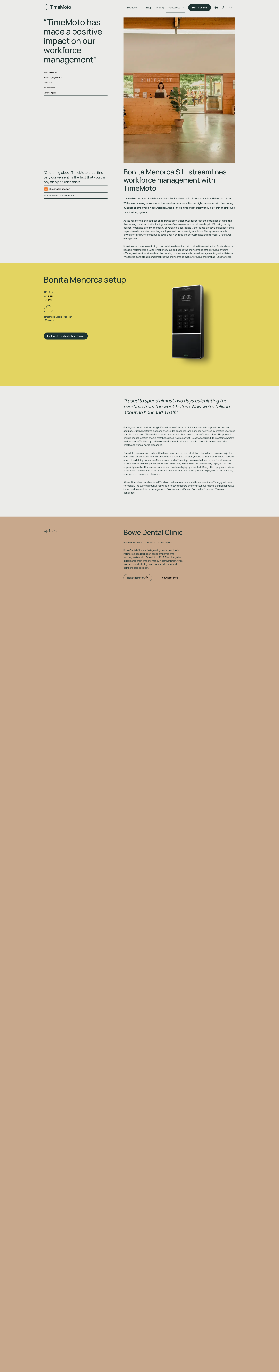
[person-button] (223, 7)
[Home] (57, 7)
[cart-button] (230, 7)
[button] (216, 7)
